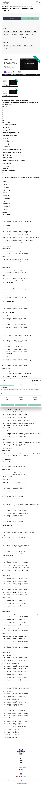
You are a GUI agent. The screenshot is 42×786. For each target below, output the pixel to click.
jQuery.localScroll (7, 193)
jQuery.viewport (7, 206)
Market (6, 6)
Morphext (6, 209)
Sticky (5, 204)
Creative (11, 6)
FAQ (21, 762)
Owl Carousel (6, 187)
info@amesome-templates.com (25, 781)
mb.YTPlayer (6, 197)
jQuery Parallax (7, 198)
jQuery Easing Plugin (8, 182)
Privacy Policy (21, 769)
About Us (21, 760)
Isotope (5, 200)
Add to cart (30, 18)
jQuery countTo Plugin (8, 189)
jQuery (5, 181)
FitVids (5, 192)
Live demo (12, 18)
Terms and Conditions (21, 767)
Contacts (21, 765)
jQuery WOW (6, 186)
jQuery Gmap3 (7, 190)
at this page (36, 102)
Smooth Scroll (7, 203)
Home (3, 6)
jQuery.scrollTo (7, 195)
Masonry (5, 201)
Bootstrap (6, 184)
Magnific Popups (7, 208)
